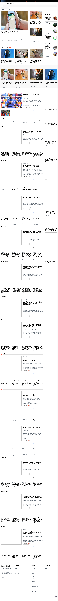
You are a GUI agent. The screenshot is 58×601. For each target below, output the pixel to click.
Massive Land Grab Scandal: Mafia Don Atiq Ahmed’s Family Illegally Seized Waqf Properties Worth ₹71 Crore (32, 394)
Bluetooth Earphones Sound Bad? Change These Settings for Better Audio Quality (7, 61)
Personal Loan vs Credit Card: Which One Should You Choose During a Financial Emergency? (51, 108)
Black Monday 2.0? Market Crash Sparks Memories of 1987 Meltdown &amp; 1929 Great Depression (32, 232)
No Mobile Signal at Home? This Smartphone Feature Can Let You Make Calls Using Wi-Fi (35, 61)
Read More (26, 107)
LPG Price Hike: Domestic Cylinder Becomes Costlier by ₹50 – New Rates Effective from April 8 (5, 485)
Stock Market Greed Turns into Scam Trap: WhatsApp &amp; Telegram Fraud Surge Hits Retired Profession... (16, 452)
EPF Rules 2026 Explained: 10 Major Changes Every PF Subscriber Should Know (50, 142)
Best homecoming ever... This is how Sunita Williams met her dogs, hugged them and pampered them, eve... (16, 519)
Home (2, 5)
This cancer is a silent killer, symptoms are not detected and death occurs (27, 484)
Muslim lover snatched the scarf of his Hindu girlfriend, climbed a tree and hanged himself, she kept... (5, 417)
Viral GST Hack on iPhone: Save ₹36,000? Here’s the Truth (5, 450)
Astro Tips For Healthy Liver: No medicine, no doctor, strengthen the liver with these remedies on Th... (26, 382)
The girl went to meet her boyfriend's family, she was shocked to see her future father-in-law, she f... (16, 417)
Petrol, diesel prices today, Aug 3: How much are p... (48, 31)
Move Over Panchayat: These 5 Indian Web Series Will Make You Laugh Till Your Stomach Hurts (32, 267)
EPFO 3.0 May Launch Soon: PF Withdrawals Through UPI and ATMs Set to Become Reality (51, 246)
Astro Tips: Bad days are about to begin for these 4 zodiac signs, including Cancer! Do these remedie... (16, 382)
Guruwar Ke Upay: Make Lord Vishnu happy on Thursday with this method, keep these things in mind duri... (38, 382)
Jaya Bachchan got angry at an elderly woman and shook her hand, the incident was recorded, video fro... (5, 290)
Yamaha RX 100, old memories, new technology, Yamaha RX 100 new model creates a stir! (37, 220)
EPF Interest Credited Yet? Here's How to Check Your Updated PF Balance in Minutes (51, 212)
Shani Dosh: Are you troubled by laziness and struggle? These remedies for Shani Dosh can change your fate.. (32, 359)
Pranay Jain (33, 41)
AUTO (29, 5)
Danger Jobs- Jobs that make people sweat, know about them (27, 153)
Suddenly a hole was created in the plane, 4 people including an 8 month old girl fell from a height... (5, 519)
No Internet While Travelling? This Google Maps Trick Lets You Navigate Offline (20, 1)
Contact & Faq (17, 570)
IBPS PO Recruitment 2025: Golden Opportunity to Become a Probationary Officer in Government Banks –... (38, 154)
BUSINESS (25, 5)
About (16, 568)
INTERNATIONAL (10, 5)
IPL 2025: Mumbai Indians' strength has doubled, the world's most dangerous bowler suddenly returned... (27, 119)
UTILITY (2, 7)
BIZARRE (39, 5)
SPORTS (21, 5)
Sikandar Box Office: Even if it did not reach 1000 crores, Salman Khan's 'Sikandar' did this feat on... (16, 290)
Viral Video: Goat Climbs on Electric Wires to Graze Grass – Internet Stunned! (5, 554)
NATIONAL (5, 5)
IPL (41, 5)
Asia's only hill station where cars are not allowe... (48, 24)
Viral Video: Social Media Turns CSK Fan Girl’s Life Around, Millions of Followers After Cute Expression (32, 325)
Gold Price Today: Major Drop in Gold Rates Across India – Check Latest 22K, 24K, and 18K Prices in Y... (37, 255)
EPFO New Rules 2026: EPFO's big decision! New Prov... (49, 54)
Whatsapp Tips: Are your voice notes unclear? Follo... (48, 37)
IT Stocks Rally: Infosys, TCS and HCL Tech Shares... (48, 47)
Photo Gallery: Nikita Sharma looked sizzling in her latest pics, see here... (5, 187)
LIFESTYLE (35, 5)
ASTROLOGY (6, 7)
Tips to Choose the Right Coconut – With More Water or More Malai (37, 484)
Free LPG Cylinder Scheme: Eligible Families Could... (48, 18)
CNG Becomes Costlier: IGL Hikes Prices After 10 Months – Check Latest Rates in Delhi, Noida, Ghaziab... (26, 255)
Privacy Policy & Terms (5, 598)
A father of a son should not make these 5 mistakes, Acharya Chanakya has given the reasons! (16, 555)
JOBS (55, 5)
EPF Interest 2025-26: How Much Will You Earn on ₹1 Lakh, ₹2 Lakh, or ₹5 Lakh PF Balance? (51, 229)
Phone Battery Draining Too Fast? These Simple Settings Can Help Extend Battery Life (35, 39)
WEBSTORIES (45, 5)
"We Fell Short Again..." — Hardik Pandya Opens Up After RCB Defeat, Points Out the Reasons (32, 96)
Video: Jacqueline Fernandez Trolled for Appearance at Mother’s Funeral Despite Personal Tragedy (26, 290)
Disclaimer (17, 573)
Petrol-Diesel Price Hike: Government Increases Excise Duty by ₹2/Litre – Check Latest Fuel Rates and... (5, 255)
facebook (45, 568)
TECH (31, 5)
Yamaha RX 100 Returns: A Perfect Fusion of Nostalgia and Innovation (5, 219)
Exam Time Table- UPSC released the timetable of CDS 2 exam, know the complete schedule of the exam (16, 154)
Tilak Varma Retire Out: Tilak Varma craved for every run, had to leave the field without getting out (37, 119)
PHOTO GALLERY (51, 5)
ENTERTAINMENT (16, 5)
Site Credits (12, 598)
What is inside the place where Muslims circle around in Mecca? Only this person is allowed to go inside (32, 532)
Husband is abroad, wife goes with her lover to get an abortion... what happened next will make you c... (38, 417)
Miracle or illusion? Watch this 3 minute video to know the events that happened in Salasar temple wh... (38, 555)
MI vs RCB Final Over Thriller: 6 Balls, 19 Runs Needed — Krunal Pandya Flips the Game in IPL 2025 (5, 120)
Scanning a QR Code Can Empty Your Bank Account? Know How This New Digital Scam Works (35, 22)
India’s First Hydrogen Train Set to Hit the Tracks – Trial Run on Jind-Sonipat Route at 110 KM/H (16, 220)
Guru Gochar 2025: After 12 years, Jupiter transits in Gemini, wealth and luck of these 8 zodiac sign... (5, 382)
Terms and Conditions (18, 571)
